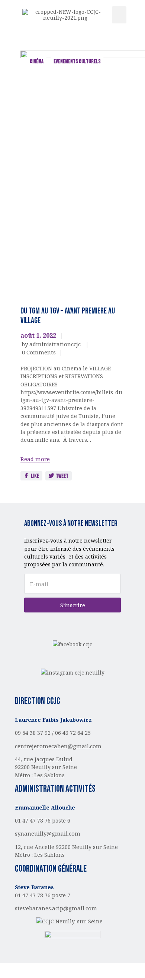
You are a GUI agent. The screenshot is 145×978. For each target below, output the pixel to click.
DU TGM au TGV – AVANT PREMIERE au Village (67, 316)
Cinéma (37, 61)
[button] (119, 15)
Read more (35, 459)
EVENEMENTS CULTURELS (77, 61)
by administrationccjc (52, 344)
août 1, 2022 (38, 335)
